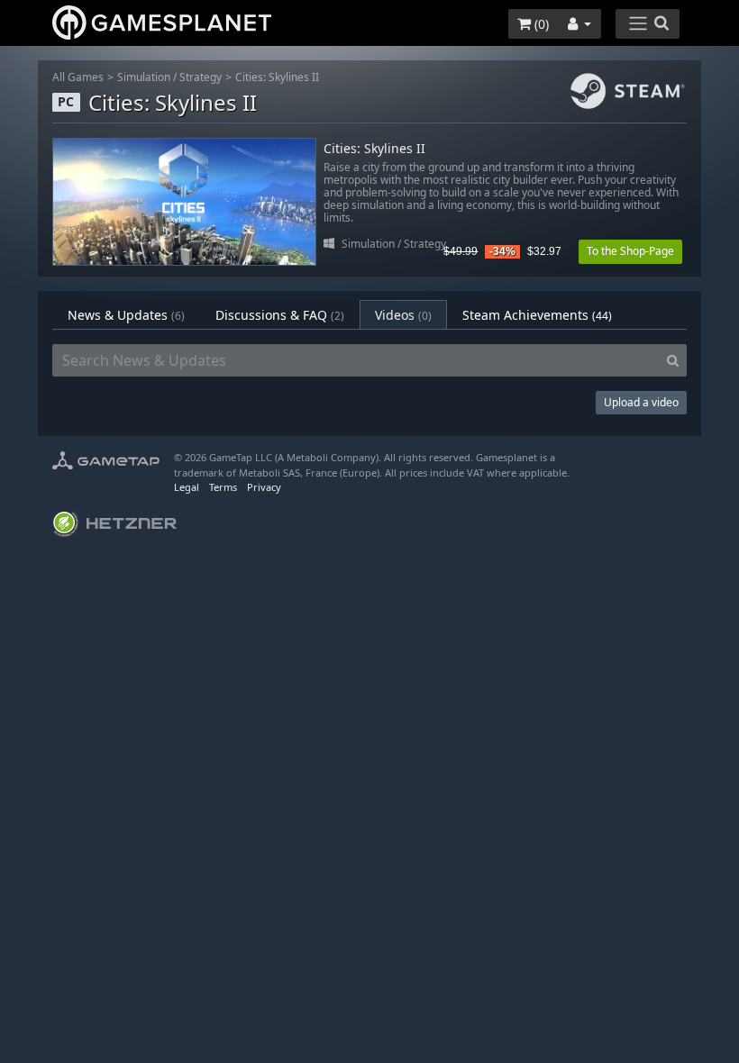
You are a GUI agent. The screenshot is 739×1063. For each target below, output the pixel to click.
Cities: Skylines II (277, 77)
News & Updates (126, 314)
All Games (78, 77)
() (540, 23)
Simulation (143, 77)
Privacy (264, 487)
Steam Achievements (537, 314)
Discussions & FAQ (279, 314)
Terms (223, 487)
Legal (186, 487)
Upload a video (641, 402)
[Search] (673, 360)
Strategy (200, 77)
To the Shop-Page (630, 251)
